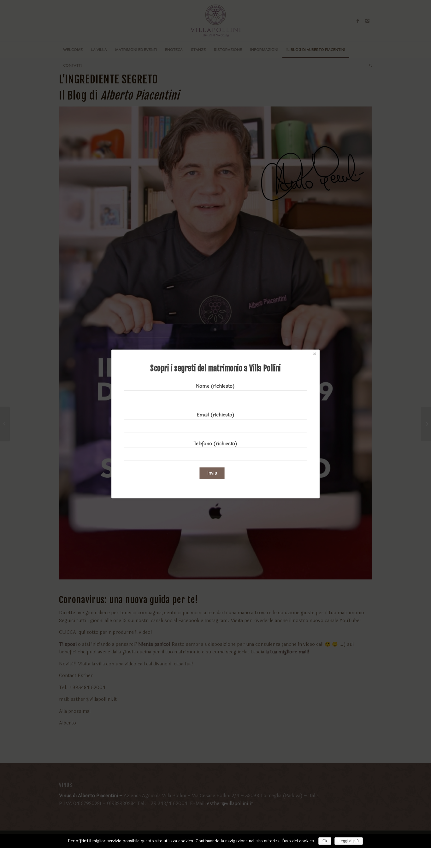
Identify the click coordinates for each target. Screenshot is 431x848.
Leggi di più (349, 841)
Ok (324, 841)
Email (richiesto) (216, 414)
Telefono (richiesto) (215, 443)
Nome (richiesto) (215, 386)
